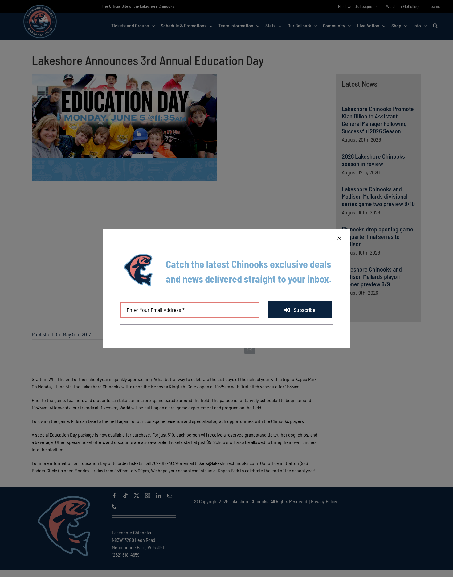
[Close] (339, 238)
